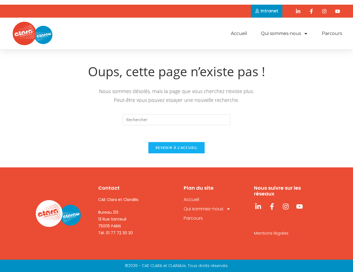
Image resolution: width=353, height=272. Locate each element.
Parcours (332, 33)
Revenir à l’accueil (176, 147)
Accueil (239, 33)
